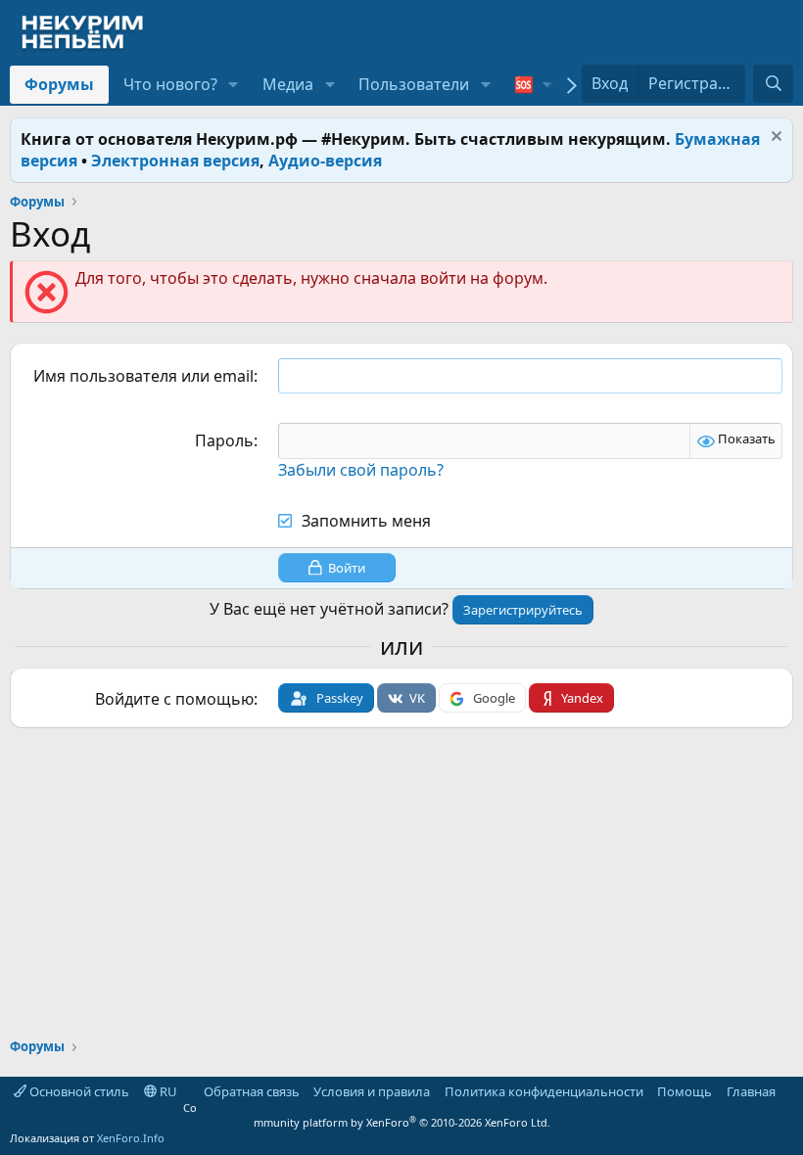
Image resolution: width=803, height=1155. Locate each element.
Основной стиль (77, 1091)
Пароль (224, 440)
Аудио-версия (325, 160)
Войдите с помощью (174, 699)
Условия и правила (371, 1091)
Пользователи (413, 84)
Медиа (287, 84)
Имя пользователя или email (143, 376)
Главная (751, 1091)
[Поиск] (773, 83)
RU (167, 1091)
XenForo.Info (131, 1138)
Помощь (684, 1091)
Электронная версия (175, 160)
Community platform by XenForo (366, 1115)
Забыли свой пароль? (361, 470)
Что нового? (170, 84)
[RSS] (789, 1091)
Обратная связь (252, 1091)
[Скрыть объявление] (774, 138)
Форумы (59, 84)
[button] (233, 84)
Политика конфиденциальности (544, 1091)
